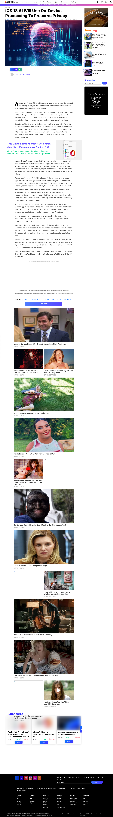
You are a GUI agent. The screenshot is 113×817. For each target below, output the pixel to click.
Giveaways (64, 2)
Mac (18, 800)
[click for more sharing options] (20, 69)
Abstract (85, 798)
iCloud (45, 801)
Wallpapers (74, 2)
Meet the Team (51, 788)
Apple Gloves (59, 797)
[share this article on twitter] (16, 69)
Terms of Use (73, 804)
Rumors (49, 2)
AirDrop (45, 797)
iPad (18, 798)
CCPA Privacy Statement (72, 813)
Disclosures (83, 815)
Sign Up (104, 83)
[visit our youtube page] (35, 778)
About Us (72, 797)
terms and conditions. (12, 815)
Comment (43, 304)
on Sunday (27, 127)
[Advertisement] (43, 89)
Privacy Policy (73, 798)
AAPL (57, 804)
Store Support (81, 788)
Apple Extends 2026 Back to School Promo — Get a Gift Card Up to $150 (49, 299)
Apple (84, 800)
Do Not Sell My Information (86, 813)
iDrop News (18, 813)
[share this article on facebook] (12, 69)
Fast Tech (19, 804)
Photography (86, 803)
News (35, 2)
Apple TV (19, 801)
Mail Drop (45, 807)
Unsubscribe (30, 788)
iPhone (18, 797)
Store (56, 2)
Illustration (85, 801)
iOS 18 (31, 117)
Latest (84, 797)
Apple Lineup (26, 2)
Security (58, 801)
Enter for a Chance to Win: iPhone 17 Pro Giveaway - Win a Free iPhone (56, 4)
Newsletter (61, 788)
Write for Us (71, 788)
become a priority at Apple (39, 216)
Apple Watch (20, 803)
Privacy (58, 800)
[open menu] (2, 2)
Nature (84, 804)
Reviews (58, 798)
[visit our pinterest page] (26, 778)
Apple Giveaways (60, 807)
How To (42, 2)
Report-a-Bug (21, 790)
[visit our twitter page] (21, 778)
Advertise (72, 801)
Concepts (58, 806)
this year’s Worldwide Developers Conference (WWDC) (40, 254)
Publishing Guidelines (100, 813)
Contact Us (20, 788)
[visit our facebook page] (17, 778)
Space (84, 806)
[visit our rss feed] (39, 778)
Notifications (40, 788)
